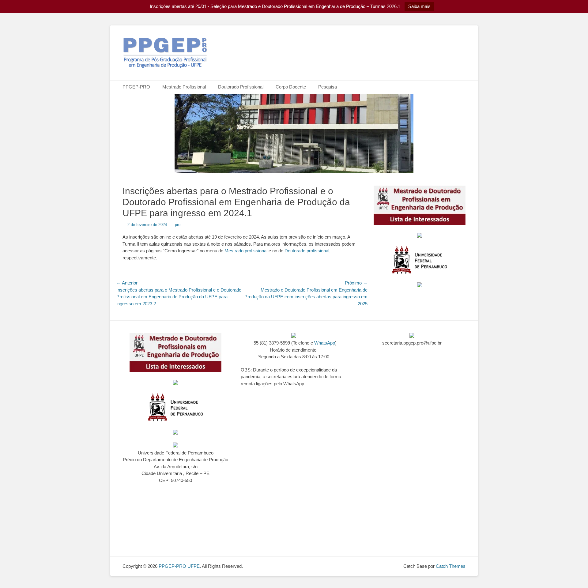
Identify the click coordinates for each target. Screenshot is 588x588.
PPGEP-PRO (136, 86)
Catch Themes (451, 566)
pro (177, 224)
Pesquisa (327, 86)
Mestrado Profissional (184, 86)
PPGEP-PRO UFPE (179, 566)
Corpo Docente (291, 86)
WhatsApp (324, 342)
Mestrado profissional (245, 250)
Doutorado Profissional (240, 86)
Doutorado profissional (307, 250)
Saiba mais (419, 6)
